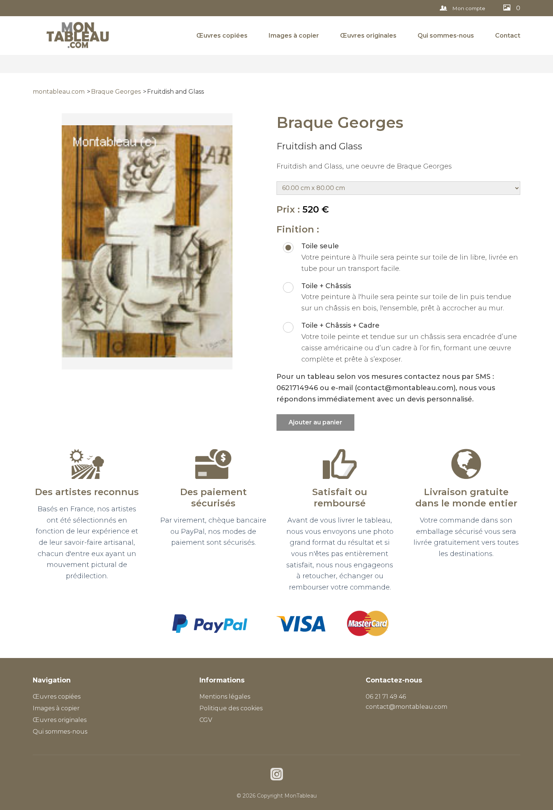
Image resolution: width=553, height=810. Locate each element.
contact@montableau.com (406, 706)
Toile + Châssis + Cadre (340, 325)
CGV (205, 719)
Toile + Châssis (326, 286)
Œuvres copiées (222, 35)
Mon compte (468, 8)
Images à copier (294, 35)
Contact (507, 35)
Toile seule (320, 246)
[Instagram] (276, 775)
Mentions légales (224, 696)
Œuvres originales (368, 35)
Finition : (297, 229)
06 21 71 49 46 (386, 696)
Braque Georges (116, 91)
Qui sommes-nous (446, 35)
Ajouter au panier (315, 422)
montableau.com (59, 91)
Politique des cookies (231, 708)
